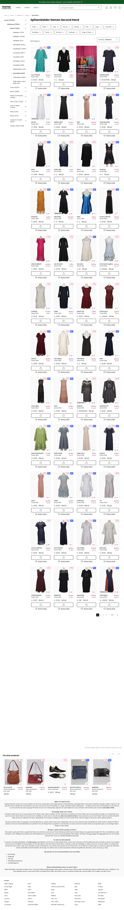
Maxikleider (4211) (18, 40)
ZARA (99, 904)
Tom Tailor (101, 895)
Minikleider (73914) (18, 32)
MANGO (53, 895)
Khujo (52, 889)
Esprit (29, 883)
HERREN (27, 7)
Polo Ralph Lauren (80, 901)
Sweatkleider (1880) (18, 65)
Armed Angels (8, 886)
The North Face (102, 892)
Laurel (90, 834)
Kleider (27, 15)
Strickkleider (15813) (19, 61)
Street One (102, 834)
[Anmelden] (111, 7)
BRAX (6, 889)
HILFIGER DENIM (33, 904)
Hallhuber (30, 901)
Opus (76, 892)
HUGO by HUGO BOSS (58, 886)
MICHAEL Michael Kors (57, 904)
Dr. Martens (7, 904)
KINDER (36, 7)
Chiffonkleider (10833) (19, 77)
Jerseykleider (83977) (19, 53)
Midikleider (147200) (19, 36)
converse (6, 898)
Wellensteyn (101, 901)
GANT (29, 889)
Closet (94, 834)
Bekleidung (19, 15)
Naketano (77, 883)
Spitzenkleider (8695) (19, 73)
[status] (35, 41)
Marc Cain (54, 898)
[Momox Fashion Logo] (6, 7)
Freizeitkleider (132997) (19, 49)
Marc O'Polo (54, 901)
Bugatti (6, 892)
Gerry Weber (31, 892)
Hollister (53, 883)
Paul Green (78, 895)
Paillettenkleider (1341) (19, 69)
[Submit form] (98, 7)
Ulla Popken (101, 898)
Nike (76, 886)
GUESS (30, 898)
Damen (12, 15)
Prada (76, 904)
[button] (15, 20)
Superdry (100, 889)
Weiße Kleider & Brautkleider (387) (19, 82)
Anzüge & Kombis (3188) (17, 126)
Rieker (99, 883)
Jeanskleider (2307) (18, 57)
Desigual (6, 901)
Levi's (52, 892)
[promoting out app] (86, 66)
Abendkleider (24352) (19, 44)
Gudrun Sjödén (32, 895)
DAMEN (18, 7)
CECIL (6, 895)
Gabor (29, 886)
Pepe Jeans (78, 898)
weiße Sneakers (32, 842)
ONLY (76, 889)
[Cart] (119, 7)
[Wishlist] (115, 7)
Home (5, 15)
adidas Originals (8, 883)
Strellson (100, 886)
